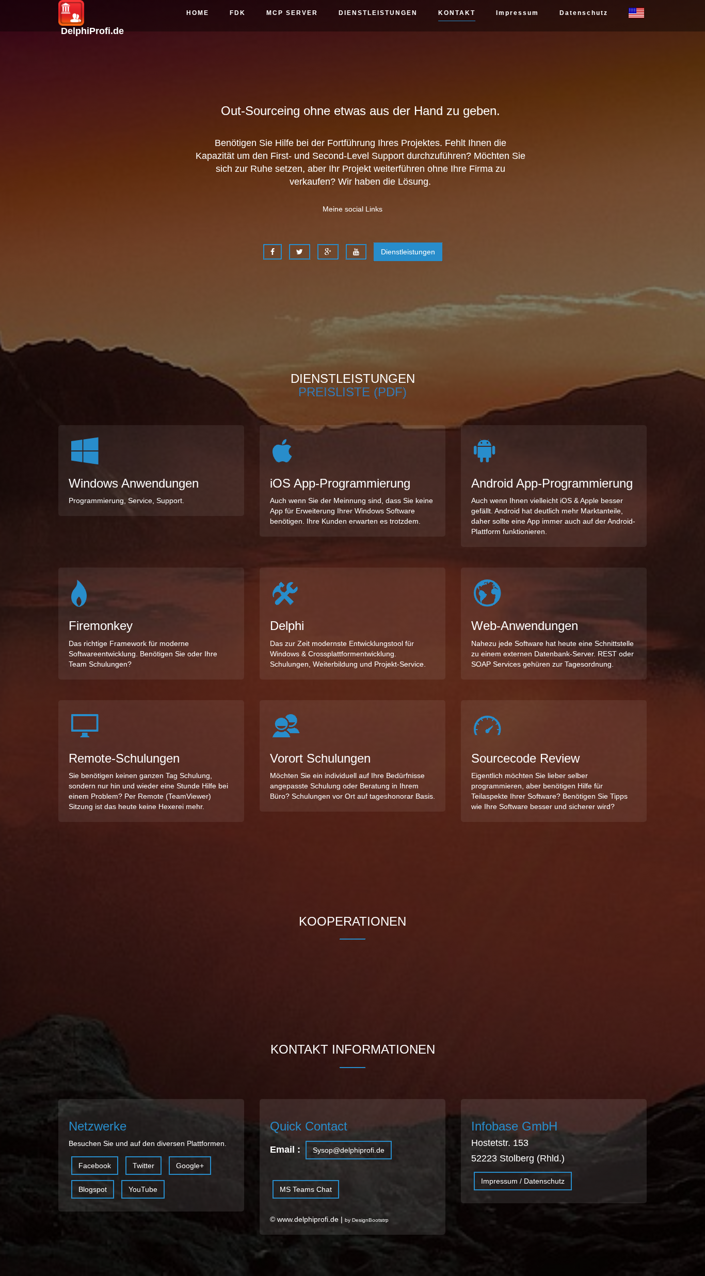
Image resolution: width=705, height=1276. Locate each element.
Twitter (143, 1165)
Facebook (94, 1165)
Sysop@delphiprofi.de (348, 1150)
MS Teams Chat (306, 1189)
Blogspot (92, 1189)
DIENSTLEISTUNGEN (378, 13)
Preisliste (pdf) (352, 392)
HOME (197, 13)
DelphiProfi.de (91, 19)
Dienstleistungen (408, 252)
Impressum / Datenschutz (523, 1181)
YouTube (143, 1189)
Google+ (190, 1165)
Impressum (517, 13)
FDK (238, 13)
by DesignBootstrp (367, 1220)
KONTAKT (456, 13)
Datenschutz (583, 13)
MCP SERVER (292, 13)
